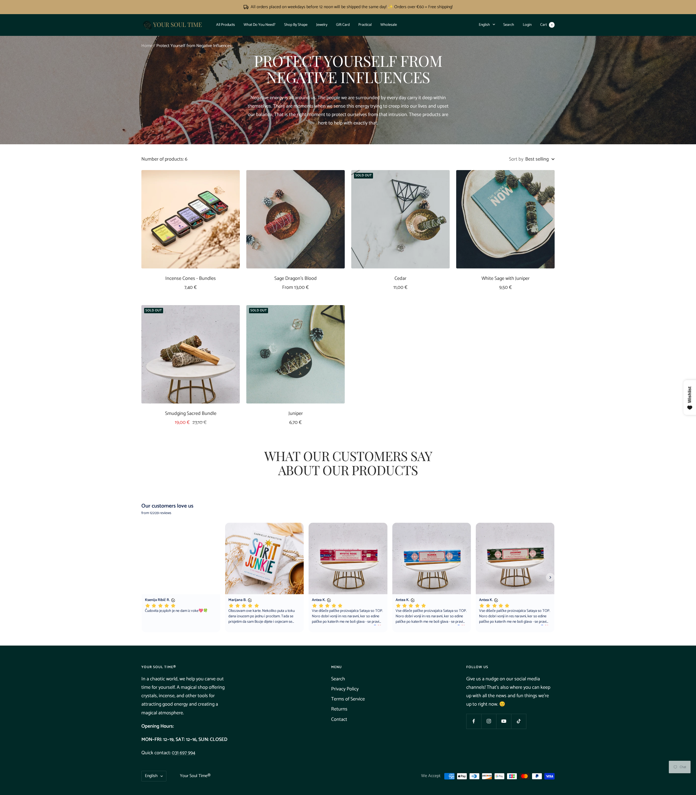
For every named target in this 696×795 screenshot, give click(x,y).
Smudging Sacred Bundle (190, 413)
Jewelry (321, 24)
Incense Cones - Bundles (190, 278)
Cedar (400, 278)
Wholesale (388, 24)
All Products (225, 24)
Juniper (295, 413)
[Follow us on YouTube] (503, 721)
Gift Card (343, 24)
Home (147, 45)
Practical (365, 24)
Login (527, 24)
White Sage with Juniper (505, 278)
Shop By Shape (295, 24)
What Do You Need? (259, 24)
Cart (546, 24)
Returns (339, 709)
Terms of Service (348, 699)
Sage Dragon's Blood (295, 278)
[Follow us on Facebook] (473, 721)
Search (508, 24)
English (484, 24)
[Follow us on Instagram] (488, 721)
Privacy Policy (345, 689)
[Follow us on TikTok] (518, 721)
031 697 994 (183, 753)
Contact (339, 719)
